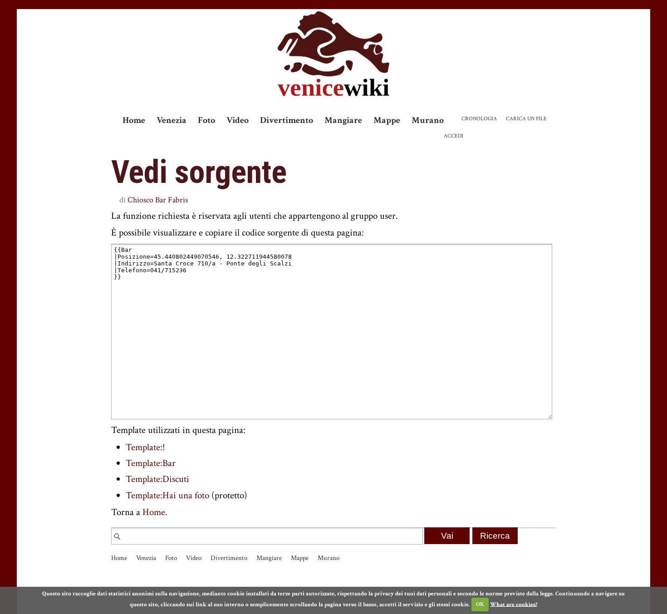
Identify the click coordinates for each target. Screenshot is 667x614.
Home (134, 120)
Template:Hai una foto (167, 495)
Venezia (171, 120)
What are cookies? (513, 604)
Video (237, 120)
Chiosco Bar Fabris (158, 200)
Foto (206, 120)
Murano (428, 120)
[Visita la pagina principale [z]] (333, 53)
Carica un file (526, 118)
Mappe (386, 120)
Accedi (453, 136)
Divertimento (286, 120)
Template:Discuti (157, 479)
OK (480, 604)
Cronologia (479, 118)
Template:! (145, 447)
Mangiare (343, 120)
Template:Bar (151, 463)
